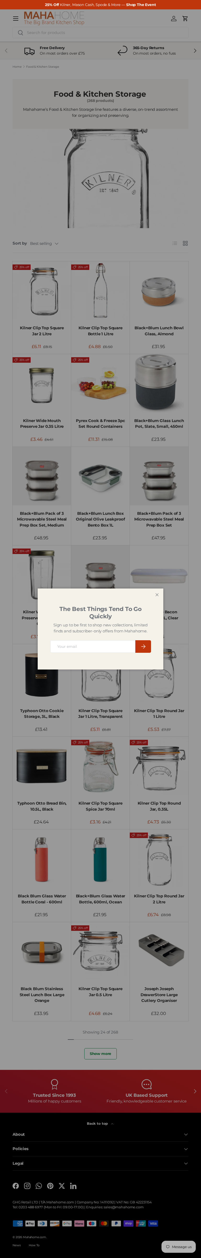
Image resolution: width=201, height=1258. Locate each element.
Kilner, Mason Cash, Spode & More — (100, 5)
